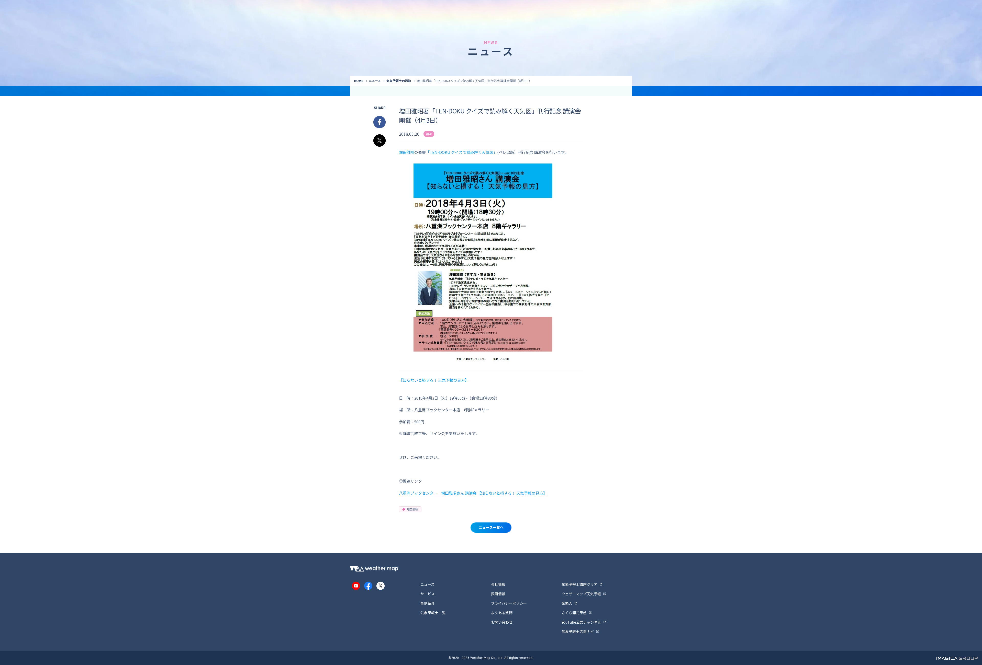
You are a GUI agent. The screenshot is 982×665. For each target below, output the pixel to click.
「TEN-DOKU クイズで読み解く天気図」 (461, 152)
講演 (429, 134)
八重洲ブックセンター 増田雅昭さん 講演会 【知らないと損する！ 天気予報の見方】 (473, 493)
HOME (358, 80)
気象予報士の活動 (398, 80)
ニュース (375, 80)
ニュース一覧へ (491, 527)
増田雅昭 (406, 152)
